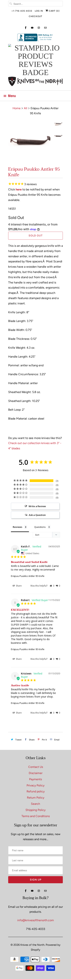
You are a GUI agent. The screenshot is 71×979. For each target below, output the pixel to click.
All (25, 108)
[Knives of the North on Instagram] (38, 28)
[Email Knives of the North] (45, 28)
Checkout (35, 16)
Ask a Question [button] (37, 515)
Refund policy (36, 791)
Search (35, 803)
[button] (52, 585)
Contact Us (35, 767)
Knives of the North (32, 944)
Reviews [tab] (17, 527)
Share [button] (18, 585)
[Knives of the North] (35, 82)
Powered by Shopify (45, 947)
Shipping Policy (35, 810)
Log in (39, 11)
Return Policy (35, 797)
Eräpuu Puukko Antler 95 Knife (27, 576)
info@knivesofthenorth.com (35, 920)
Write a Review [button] (37, 506)
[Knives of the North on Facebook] (25, 28)
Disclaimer (35, 773)
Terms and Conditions (35, 816)
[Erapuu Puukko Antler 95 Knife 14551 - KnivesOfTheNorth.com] (30, 142)
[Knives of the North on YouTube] (32, 28)
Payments (35, 779)
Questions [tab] (40, 527)
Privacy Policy (35, 785)
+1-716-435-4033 (21, 11)
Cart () (54, 11)
